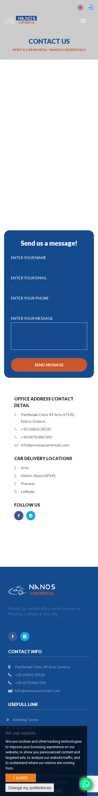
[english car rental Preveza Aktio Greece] (80, 7)
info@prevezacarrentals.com (45, 445)
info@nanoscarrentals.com (37, 690)
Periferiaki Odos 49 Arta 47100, (48, 414)
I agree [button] (21, 777)
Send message (49, 364)
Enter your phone (30, 298)
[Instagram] (30, 515)
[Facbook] (18, 515)
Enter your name (28, 257)
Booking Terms (26, 719)
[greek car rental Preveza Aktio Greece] (91, 7)
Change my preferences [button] (29, 787)
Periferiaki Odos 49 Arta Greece (42, 666)
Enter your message (32, 318)
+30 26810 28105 (36, 429)
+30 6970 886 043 (36, 437)
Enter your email (29, 277)
